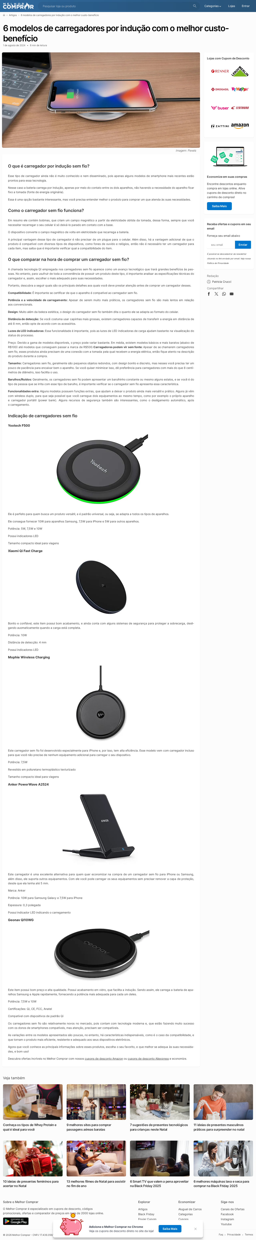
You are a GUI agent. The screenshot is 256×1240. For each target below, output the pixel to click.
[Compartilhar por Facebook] (209, 294)
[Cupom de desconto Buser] (220, 115)
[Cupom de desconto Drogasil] (220, 96)
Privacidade (234, 1234)
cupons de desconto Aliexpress (148, 1058)
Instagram (227, 1219)
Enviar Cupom (147, 1219)
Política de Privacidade (218, 263)
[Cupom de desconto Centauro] (240, 115)
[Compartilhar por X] (216, 294)
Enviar (243, 244)
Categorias (185, 1214)
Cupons (183, 1219)
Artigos (13, 15)
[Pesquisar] (195, 6)
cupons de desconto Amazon (104, 1058)
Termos (249, 1234)
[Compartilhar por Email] (231, 294)
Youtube (226, 1224)
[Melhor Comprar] (19, 6)
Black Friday (146, 1214)
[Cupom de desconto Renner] (220, 78)
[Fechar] (196, 1229)
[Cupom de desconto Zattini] (220, 133)
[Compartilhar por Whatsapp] (224, 294)
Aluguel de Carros (190, 1209)
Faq (221, 1234)
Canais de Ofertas (232, 1209)
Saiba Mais (219, 206)
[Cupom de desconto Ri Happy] (240, 96)
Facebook (227, 1214)
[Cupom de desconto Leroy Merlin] (240, 78)
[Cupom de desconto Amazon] (240, 133)
